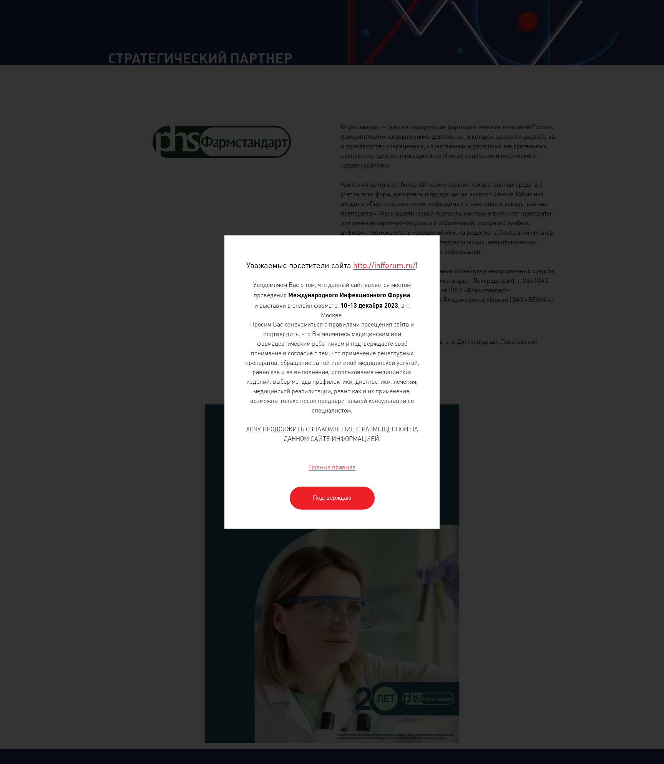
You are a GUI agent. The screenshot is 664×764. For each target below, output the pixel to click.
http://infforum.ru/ (384, 265)
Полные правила (332, 468)
